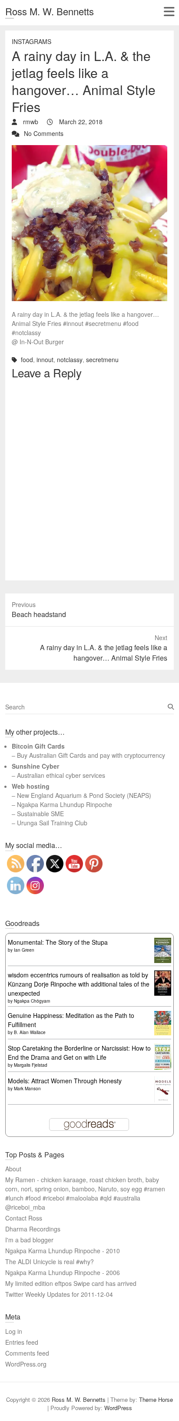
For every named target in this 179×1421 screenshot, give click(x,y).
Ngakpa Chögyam (32, 1001)
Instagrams (31, 41)
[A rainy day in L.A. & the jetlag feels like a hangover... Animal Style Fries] (89, 149)
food (27, 359)
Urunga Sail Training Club (52, 822)
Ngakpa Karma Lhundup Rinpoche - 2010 (62, 1250)
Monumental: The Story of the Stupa (58, 942)
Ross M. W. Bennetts (49, 11)
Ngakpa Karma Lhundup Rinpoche (64, 804)
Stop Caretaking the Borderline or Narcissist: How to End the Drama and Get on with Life (79, 1053)
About (13, 1168)
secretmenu (102, 359)
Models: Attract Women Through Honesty (65, 1080)
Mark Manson (27, 1088)
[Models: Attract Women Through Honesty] (162, 1080)
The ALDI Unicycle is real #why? (49, 1261)
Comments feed (27, 1353)
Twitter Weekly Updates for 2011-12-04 (59, 1294)
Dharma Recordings (32, 1228)
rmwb (29, 121)
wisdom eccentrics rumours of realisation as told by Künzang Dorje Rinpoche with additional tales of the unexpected (78, 983)
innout (44, 359)
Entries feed (21, 1342)
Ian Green (24, 950)
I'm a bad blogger (29, 1239)
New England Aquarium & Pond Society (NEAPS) (84, 795)
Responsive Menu (169, 11)
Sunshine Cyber (35, 766)
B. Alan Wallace (30, 1032)
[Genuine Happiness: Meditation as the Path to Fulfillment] (162, 1015)
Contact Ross (23, 1218)
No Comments (43, 133)
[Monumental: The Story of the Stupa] (162, 942)
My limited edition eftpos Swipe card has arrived (70, 1283)
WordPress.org (25, 1364)
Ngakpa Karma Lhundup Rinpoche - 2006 (62, 1272)
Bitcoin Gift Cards (38, 746)
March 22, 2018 (80, 121)
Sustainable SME (40, 813)
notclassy (70, 359)
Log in (13, 1331)
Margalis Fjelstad (30, 1065)
